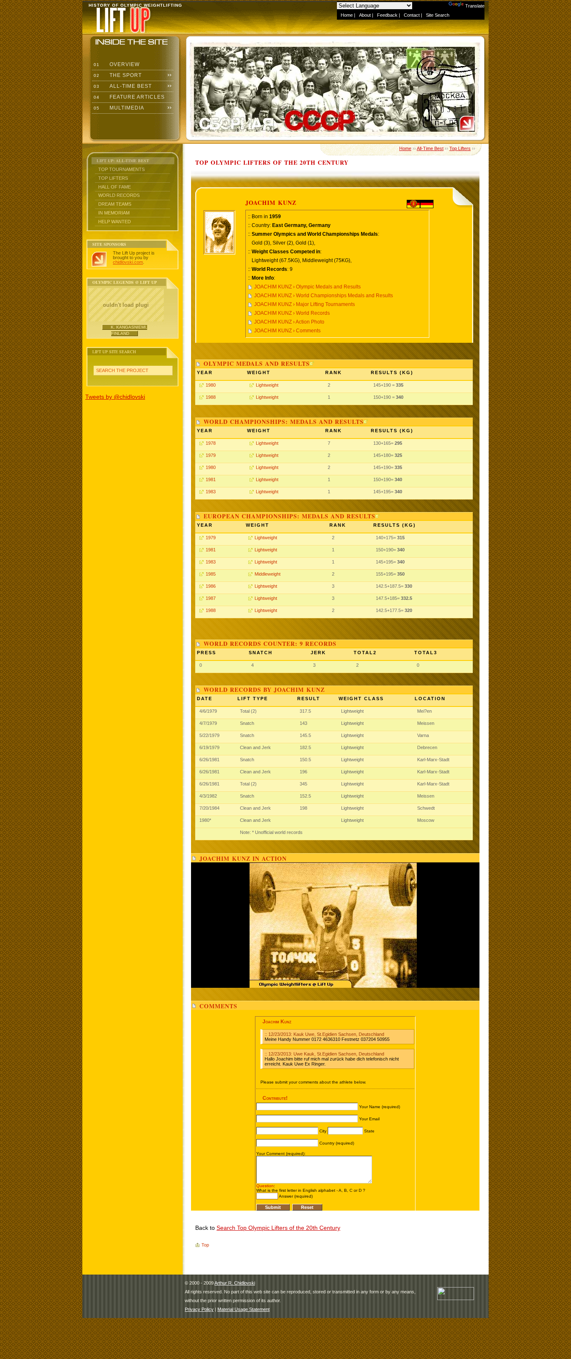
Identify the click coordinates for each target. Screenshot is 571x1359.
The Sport (117, 75)
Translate (474, 5)
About (365, 15)
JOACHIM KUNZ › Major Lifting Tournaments (304, 304)
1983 (211, 491)
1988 (211, 397)
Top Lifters (113, 178)
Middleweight (267, 573)
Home (347, 15)
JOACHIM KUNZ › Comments (287, 331)
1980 (211, 385)
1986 (211, 586)
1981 (211, 479)
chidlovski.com (128, 262)
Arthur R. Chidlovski (234, 1282)
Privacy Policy (199, 1309)
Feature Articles (128, 97)
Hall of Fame (114, 186)
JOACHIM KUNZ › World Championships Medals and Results (323, 295)
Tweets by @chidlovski (115, 396)
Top (205, 1244)
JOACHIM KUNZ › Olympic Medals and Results (307, 287)
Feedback (387, 15)
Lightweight (267, 385)
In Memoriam (114, 212)
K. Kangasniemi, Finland (129, 330)
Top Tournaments (121, 169)
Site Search (437, 15)
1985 (211, 573)
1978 (211, 443)
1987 (211, 598)
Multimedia (118, 108)
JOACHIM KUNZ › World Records (292, 313)
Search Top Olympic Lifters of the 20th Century (278, 1227)
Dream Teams (114, 204)
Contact (412, 15)
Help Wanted (114, 221)
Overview (116, 64)
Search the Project (122, 370)
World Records (119, 195)
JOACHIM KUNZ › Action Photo (289, 322)
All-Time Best (122, 86)
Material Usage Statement (243, 1309)
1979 (211, 455)
